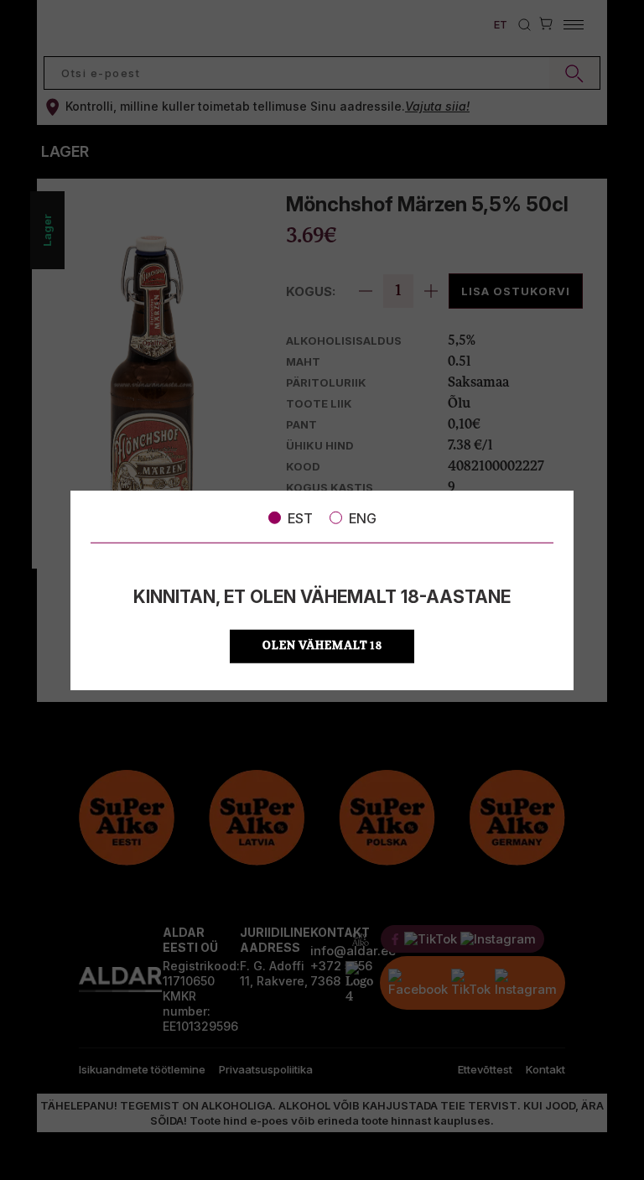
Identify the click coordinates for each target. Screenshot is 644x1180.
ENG (363, 517)
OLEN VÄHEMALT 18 (322, 646)
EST (300, 517)
